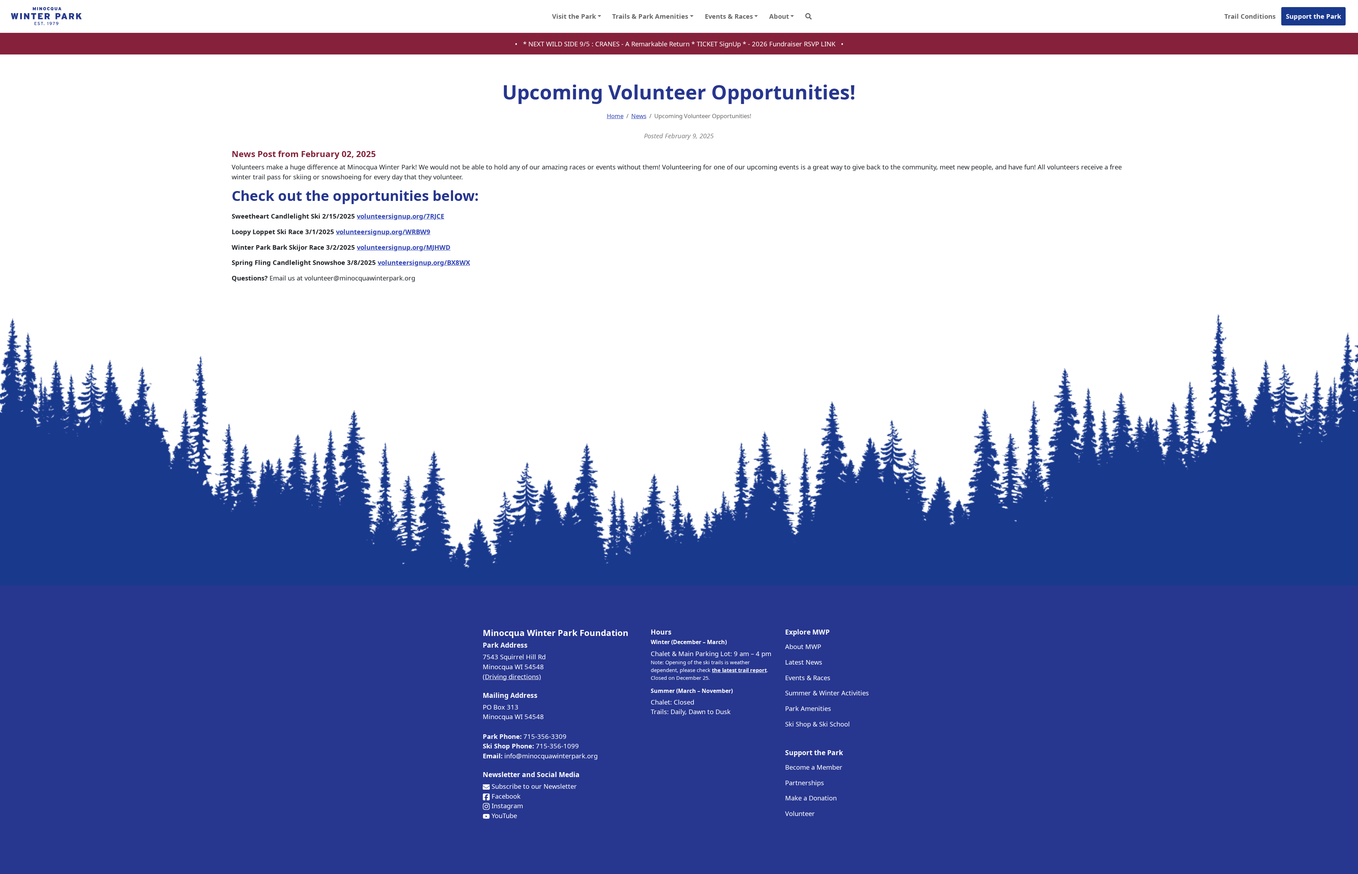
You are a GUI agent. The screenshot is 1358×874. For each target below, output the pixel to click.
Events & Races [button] (729, 16)
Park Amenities (808, 708)
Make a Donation (811, 797)
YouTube (504, 815)
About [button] (779, 16)
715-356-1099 (557, 745)
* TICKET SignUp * (719, 43)
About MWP (803, 646)
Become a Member (813, 767)
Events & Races (807, 677)
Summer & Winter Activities (827, 692)
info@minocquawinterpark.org (551, 755)
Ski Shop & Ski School (817, 723)
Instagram (507, 805)
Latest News (803, 662)
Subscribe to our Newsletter (534, 786)
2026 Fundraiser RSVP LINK (793, 43)
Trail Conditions (1250, 16)
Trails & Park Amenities (650, 16)
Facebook (506, 796)
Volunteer (800, 813)
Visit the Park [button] (574, 16)
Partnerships (804, 782)
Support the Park (1313, 16)
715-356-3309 (545, 736)
